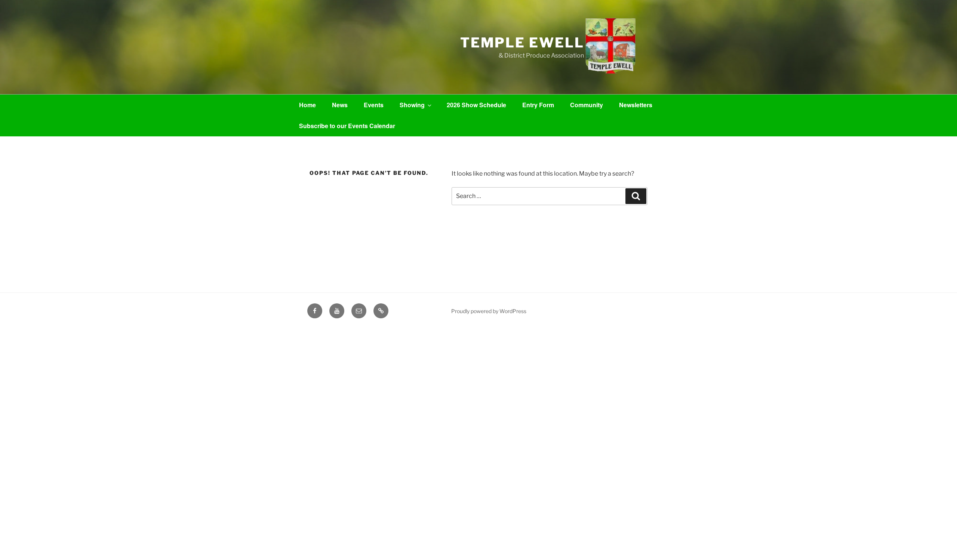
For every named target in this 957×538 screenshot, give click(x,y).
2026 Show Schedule (476, 105)
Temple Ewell (522, 42)
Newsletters (635, 105)
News (340, 105)
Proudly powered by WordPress (488, 311)
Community (586, 105)
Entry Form (538, 105)
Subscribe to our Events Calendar (347, 125)
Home (307, 105)
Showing (412, 105)
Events (374, 105)
